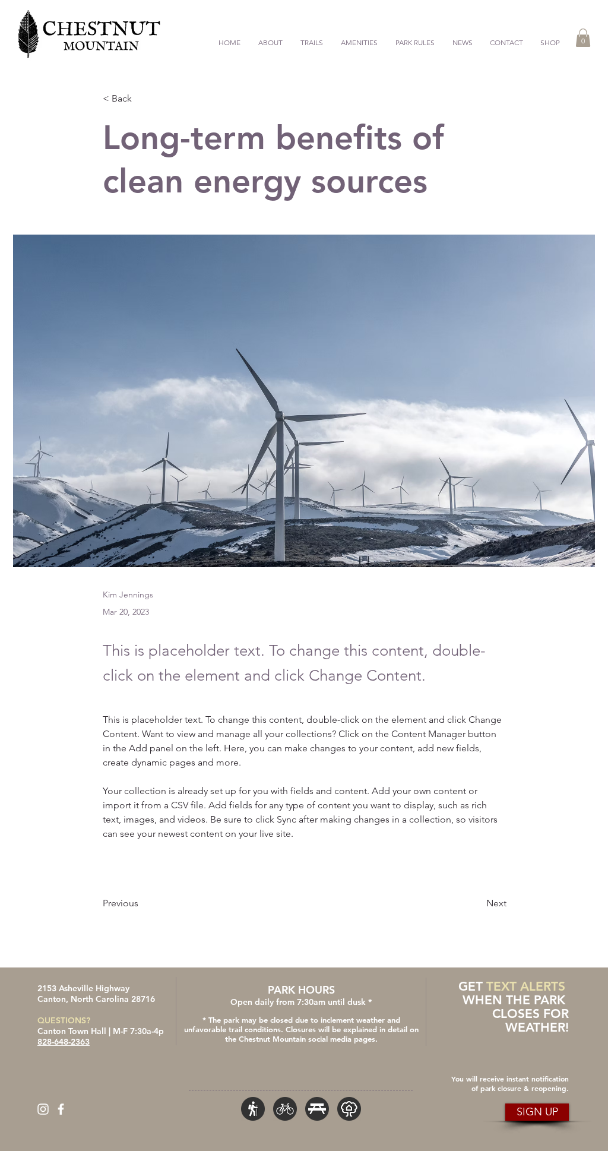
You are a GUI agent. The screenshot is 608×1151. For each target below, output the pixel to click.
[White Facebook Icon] (60, 1109)
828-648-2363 (63, 1041)
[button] (312, 37)
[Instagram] (43, 1109)
